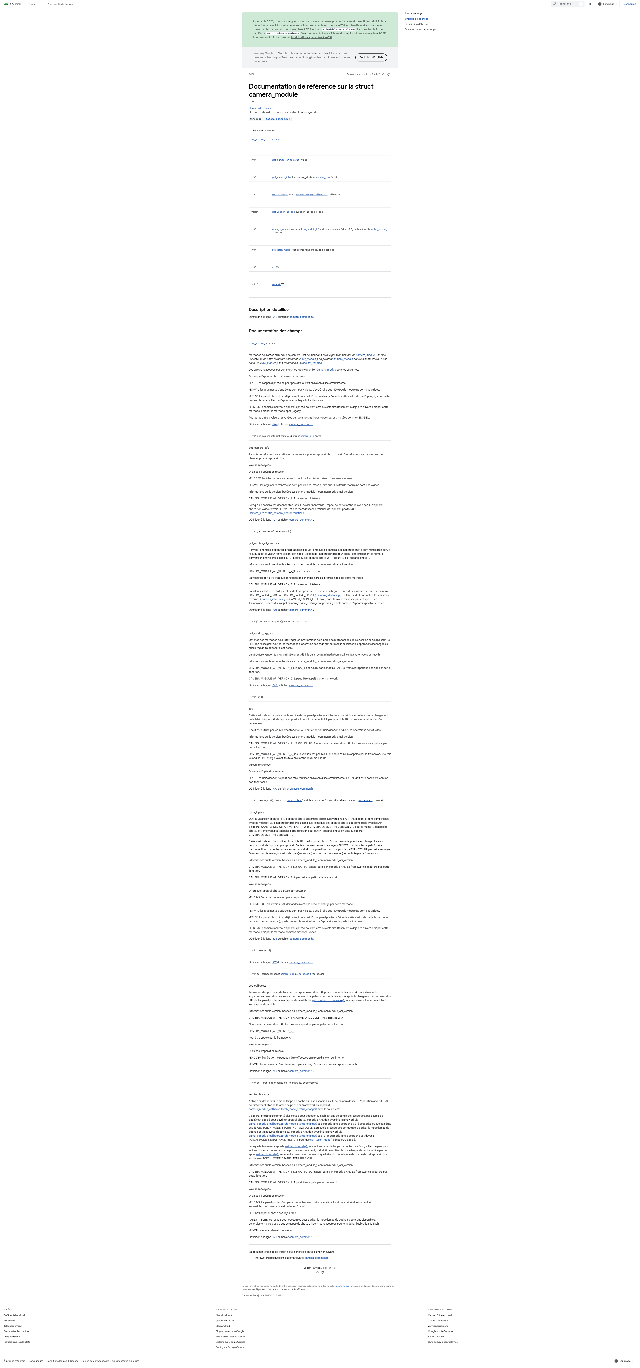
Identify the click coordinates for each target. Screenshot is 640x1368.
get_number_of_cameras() (328, 1000)
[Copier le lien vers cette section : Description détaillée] (293, 310)
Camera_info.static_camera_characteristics (276, 513)
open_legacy (279, 229)
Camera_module (326, 369)
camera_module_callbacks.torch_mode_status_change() (283, 1109)
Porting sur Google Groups (230, 1347)
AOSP (251, 74)
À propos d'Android (14, 1361)
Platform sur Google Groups (230, 1336)
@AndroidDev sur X (226, 1320)
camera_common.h (277, 118)
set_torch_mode (281, 249)
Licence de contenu (344, 1286)
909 (275, 788)
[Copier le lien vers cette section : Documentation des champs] (307, 331)
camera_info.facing (328, 595)
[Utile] (383, 74)
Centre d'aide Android (440, 1315)
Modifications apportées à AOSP (311, 37)
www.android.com (438, 1325)
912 (274, 962)
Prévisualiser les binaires (16, 1331)
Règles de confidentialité (95, 1361)
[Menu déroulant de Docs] (39, 4)
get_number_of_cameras (286, 159)
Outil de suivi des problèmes (443, 1341)
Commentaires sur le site (125, 1361)
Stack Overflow (436, 1336)
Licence (74, 1361)
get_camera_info (281, 177)
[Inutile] (388, 74)
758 (275, 1071)
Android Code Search (60, 3)
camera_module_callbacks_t (312, 194)
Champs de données (261, 108)
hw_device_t (381, 229)
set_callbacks (280, 194)
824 (275, 938)
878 (275, 1237)
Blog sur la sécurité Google (230, 1331)
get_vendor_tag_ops (283, 211)
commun (276, 139)
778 (275, 685)
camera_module (366, 355)
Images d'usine (12, 1336)
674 (275, 424)
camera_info (323, 177)
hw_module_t (259, 139)
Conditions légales (56, 1361)
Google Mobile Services (440, 1331)
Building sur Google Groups (230, 1341)
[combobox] (567, 4)
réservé (276, 284)
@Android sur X (224, 1315)
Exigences (9, 1320)
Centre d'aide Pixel (438, 1320)
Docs (32, 3)
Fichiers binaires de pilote (17, 1341)
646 (275, 317)
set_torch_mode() (321, 1139)
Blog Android (223, 1325)
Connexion (630, 3)
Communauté (36, 1361)
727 (275, 519)
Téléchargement (13, 1325)
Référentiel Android (14, 1315)
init (274, 267)
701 (275, 610)
